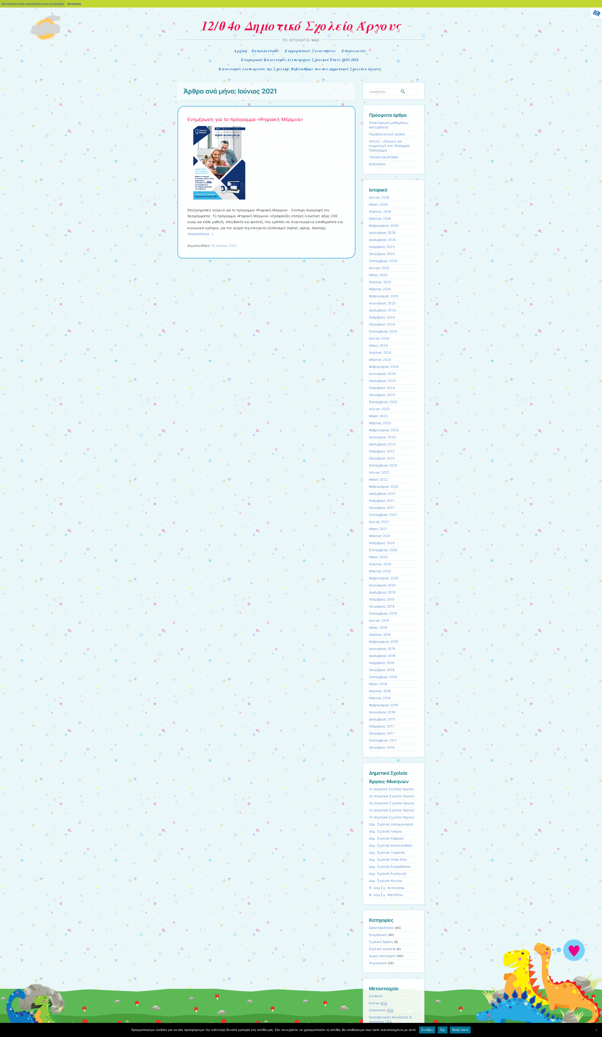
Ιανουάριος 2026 (382, 233)
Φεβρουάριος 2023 (384, 430)
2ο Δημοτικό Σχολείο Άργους (392, 796)
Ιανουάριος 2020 (382, 585)
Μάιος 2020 (378, 557)
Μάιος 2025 (378, 275)
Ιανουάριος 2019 (382, 649)
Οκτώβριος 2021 (381, 508)
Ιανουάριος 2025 (382, 303)
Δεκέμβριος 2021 (382, 493)
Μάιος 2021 (378, 529)
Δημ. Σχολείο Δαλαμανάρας (391, 824)
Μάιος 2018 (378, 684)
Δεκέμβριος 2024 (382, 310)
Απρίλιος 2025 (380, 282)
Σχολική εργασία (382, 949)
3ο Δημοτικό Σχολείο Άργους (392, 803)
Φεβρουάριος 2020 (384, 578)
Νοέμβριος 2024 (382, 317)
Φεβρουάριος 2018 (383, 705)
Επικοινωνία (354, 50)
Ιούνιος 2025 (379, 268)
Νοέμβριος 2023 (382, 388)
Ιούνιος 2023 (379, 409)
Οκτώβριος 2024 (382, 324)
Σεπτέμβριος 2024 (383, 331)
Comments (381, 1010)
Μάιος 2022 (378, 479)
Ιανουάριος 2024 (382, 374)
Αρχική (240, 50)
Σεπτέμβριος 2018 (383, 677)
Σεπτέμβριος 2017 (383, 740)
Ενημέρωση (378, 935)
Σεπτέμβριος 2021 (383, 515)
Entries (378, 1003)
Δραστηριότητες (381, 928)
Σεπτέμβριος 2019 (383, 613)
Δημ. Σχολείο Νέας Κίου (388, 859)
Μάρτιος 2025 (380, 289)
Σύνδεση (74, 4)
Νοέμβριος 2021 (381, 501)
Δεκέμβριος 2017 (382, 719)
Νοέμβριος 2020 (382, 543)
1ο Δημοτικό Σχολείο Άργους (391, 789)
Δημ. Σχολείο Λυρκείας (387, 852)
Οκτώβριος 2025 (382, 254)
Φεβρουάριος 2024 (384, 367)
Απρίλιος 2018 (380, 691)
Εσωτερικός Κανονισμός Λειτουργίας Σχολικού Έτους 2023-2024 (299, 59)
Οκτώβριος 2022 (382, 458)
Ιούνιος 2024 (379, 338)
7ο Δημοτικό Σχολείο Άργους (391, 817)
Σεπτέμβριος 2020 (383, 550)
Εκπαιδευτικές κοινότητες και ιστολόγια (32, 4)
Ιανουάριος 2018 (382, 712)
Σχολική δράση (381, 942)
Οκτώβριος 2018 (381, 670)
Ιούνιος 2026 (379, 197)
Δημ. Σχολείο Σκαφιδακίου (390, 866)
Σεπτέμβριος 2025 (383, 261)
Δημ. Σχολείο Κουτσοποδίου (391, 845)
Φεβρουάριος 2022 (384, 486)
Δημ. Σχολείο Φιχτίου (386, 881)
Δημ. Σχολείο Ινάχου (385, 831)
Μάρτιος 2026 (380, 218)
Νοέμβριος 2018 (381, 663)
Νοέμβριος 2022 (382, 451)
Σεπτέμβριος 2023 (383, 402)
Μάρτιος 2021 (380, 536)
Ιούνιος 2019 (379, 620)
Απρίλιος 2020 (380, 564)
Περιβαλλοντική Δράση (387, 134)
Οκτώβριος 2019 (381, 606)
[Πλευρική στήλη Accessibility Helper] (596, 13)
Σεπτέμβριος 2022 (383, 465)
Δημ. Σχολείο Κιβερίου (386, 838)
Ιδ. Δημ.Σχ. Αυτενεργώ (387, 888)
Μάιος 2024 (378, 345)
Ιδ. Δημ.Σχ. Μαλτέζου (386, 895)
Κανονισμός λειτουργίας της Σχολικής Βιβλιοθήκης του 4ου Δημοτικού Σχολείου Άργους (300, 68)
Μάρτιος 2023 (380, 423)
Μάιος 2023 (378, 416)
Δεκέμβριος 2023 (382, 381)
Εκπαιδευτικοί (265, 50)
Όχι (442, 1030)
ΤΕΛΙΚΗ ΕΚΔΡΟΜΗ (383, 157)
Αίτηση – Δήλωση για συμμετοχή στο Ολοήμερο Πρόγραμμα (389, 145)
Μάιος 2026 (378, 204)
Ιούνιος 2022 (379, 472)
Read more (460, 1030)
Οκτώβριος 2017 (381, 733)
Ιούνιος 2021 (379, 522)
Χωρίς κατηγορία (382, 956)
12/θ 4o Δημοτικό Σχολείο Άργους (300, 25)
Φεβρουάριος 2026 (384, 226)
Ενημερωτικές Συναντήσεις (310, 50)
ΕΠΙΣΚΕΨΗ (377, 164)
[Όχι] (596, 1030)
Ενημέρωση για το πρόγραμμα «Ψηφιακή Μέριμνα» (245, 119)
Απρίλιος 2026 (380, 211)
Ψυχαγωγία (378, 963)
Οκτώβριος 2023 (382, 395)
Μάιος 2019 (378, 627)
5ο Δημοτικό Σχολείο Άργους (392, 810)
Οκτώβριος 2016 (381, 747)
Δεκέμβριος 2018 (382, 656)
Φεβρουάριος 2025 (384, 296)
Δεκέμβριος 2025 (382, 240)
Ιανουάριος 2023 (382, 437)
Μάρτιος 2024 (380, 359)
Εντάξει (427, 1030)
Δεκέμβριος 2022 (382, 444)
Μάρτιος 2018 (380, 698)
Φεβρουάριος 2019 (383, 642)
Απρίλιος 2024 (380, 352)
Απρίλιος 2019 (380, 634)
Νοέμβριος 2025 (382, 247)
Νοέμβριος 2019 (381, 599)
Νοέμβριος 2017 (381, 726)
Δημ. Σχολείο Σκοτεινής (388, 874)
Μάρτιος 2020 (380, 571)
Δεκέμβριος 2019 (382, 592)
